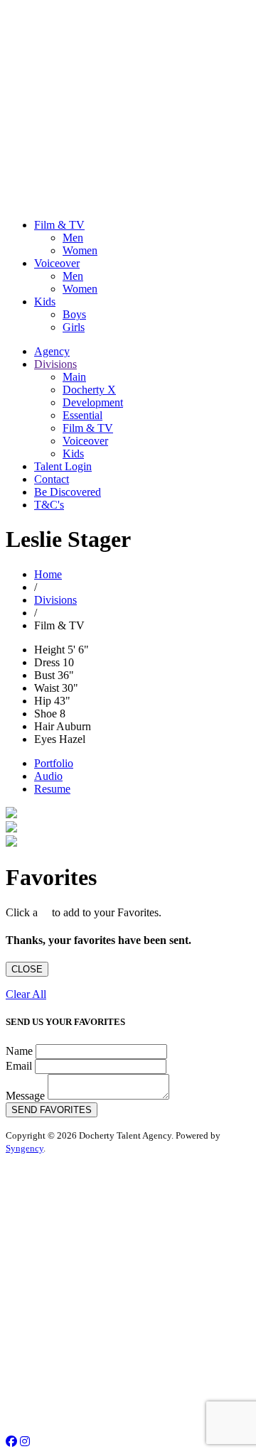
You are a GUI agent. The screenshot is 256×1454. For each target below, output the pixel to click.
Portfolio (53, 763)
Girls (74, 327)
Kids (44, 301)
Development (93, 402)
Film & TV (59, 225)
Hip (42, 701)
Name (19, 1051)
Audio (48, 776)
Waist (46, 688)
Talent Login (63, 466)
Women (80, 250)
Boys (74, 314)
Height (49, 650)
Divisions (55, 364)
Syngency (24, 1148)
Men (73, 238)
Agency (52, 351)
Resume (52, 789)
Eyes (45, 739)
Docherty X (89, 390)
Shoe (45, 713)
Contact (51, 479)
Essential (82, 415)
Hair (44, 726)
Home (48, 574)
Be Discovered (67, 492)
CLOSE (27, 969)
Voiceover (57, 263)
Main (74, 377)
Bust (44, 675)
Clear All (26, 994)
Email (19, 1066)
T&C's (49, 505)
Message (25, 1096)
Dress (47, 662)
